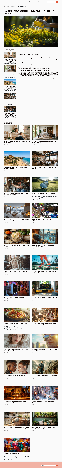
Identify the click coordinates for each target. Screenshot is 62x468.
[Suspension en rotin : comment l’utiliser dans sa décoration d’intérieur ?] (45, 418)
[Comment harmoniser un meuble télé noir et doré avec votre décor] (45, 288)
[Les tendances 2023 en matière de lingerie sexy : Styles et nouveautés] (17, 340)
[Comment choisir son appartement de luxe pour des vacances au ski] (17, 210)
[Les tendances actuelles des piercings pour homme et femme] (17, 366)
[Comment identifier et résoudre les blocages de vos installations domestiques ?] (10, 109)
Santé (33, 1)
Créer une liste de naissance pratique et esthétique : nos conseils (10, 60)
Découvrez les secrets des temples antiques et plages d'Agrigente (10, 87)
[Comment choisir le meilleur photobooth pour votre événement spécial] (17, 288)
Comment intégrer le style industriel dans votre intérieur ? (10, 100)
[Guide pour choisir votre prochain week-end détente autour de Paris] (45, 236)
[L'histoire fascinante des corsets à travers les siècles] (17, 262)
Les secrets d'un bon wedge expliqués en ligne (43, 193)
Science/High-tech (38, 1)
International (29, 1)
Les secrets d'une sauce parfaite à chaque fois (15, 323)
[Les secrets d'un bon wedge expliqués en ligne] (45, 184)
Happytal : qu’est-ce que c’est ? (12, 453)
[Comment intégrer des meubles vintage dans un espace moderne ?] (10, 68)
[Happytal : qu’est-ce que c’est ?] (17, 444)
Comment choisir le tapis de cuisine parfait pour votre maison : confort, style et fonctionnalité (16, 428)
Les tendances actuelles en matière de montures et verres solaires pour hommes (44, 350)
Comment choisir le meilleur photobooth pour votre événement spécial (16, 298)
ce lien (56, 56)
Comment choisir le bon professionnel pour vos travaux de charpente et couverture (44, 324)
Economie (24, 1)
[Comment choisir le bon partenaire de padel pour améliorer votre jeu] (45, 262)
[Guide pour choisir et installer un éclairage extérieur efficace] (45, 210)
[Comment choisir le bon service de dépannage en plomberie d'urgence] (45, 366)
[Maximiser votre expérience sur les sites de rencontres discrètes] (17, 392)
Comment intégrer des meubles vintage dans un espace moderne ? (10, 73)
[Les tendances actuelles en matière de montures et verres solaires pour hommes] (45, 340)
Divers (44, 1)
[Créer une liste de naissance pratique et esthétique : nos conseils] (10, 55)
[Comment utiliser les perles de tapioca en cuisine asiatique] (17, 236)
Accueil (5, 6)
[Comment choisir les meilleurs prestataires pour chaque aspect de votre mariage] (45, 392)
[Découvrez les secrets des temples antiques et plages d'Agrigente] (10, 82)
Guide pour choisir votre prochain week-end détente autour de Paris (43, 246)
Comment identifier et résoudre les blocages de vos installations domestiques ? (10, 114)
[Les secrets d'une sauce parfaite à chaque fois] (17, 314)
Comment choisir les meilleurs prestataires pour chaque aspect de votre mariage (44, 402)
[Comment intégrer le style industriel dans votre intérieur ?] (10, 96)
